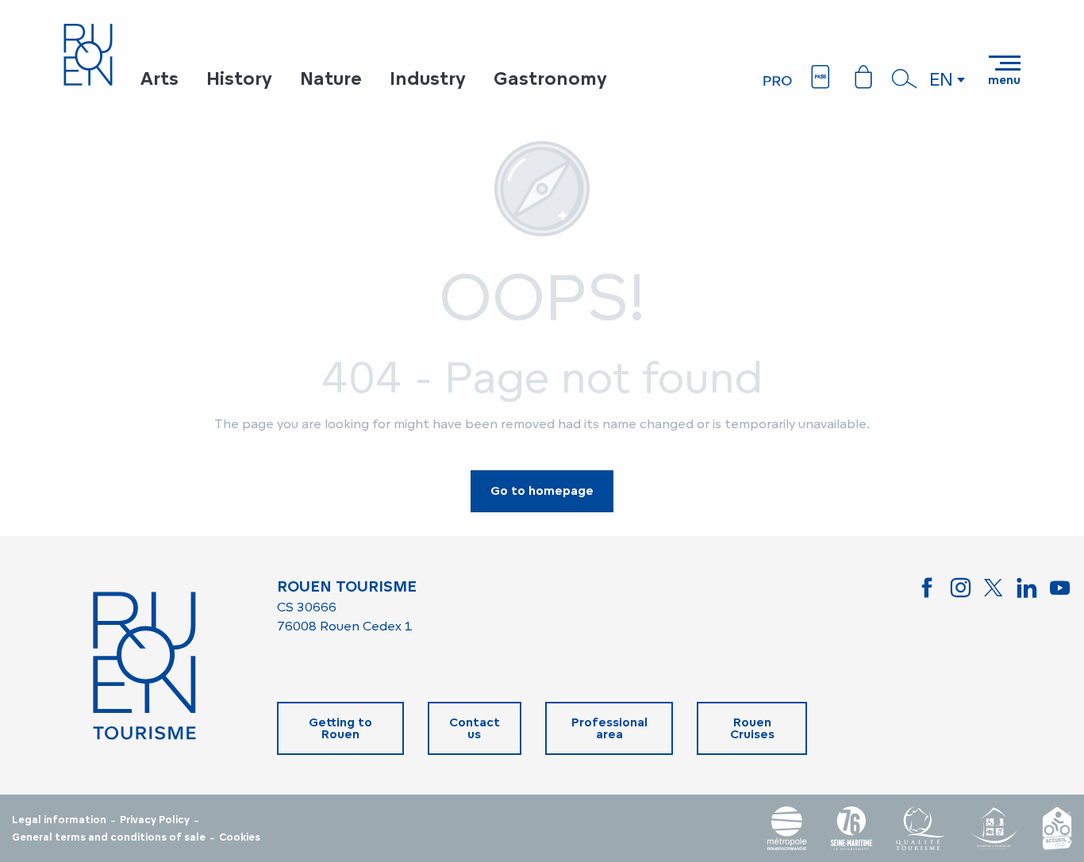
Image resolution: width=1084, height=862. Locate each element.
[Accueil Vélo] (1057, 828)
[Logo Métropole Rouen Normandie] (787, 828)
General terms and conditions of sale (109, 837)
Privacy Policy (155, 820)
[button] (905, 78)
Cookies (239, 837)
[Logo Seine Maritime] (851, 828)
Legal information (59, 820)
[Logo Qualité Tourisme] (920, 828)
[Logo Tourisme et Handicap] (993, 828)
